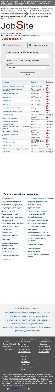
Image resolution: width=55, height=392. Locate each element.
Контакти (6, 341)
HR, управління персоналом (12, 217)
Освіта (4, 138)
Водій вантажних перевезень (13, 86)
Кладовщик (6, 97)
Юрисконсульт (7, 115)
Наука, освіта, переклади (37, 223)
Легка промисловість (10, 248)
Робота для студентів (10, 236)
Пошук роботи (43, 352)
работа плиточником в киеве (35, 320)
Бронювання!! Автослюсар (12, 108)
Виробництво (7, 232)
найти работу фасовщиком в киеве (27, 323)
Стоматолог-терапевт (10, 93)
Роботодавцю (8, 349)
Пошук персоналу (24, 352)
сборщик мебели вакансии (40, 327)
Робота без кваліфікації (10, 255)
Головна (6, 339)
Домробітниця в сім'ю (10, 135)
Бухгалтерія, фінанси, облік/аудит (40, 199)
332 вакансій (26, 35)
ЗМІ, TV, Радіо (7, 251)
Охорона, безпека (34, 205)
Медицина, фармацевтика (37, 202)
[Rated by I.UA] (38, 389)
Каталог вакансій (44, 349)
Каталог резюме (24, 349)
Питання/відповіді (9, 344)
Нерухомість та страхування (12, 205)
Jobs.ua (18, 308)
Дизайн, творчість (8, 211)
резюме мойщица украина (16, 313)
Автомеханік (6, 145)
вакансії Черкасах (7, 33)
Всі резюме (22, 344)
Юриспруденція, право (36, 226)
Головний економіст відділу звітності (15, 149)
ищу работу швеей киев (39, 313)
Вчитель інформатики (10, 121)
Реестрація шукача (45, 339)
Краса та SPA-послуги (10, 226)
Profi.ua (23, 369)
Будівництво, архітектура (11, 208)
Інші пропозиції (7, 220)
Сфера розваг (7, 229)
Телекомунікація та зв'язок (38, 232)
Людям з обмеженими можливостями (10, 244)
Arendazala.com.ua (27, 367)
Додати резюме (44, 341)
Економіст (6, 152)
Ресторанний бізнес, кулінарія (13, 223)
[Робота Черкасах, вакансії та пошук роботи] (17, 26)
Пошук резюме (23, 347)
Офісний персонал (35, 217)
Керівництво (32, 229)
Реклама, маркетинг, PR (37, 214)
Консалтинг (6, 240)
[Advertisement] (27, 173)
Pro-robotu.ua (25, 362)
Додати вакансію (24, 341)
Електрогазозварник (9, 118)
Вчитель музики (8, 124)
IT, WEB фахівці (7, 199)
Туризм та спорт (34, 208)
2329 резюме (35, 35)
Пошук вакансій (44, 347)
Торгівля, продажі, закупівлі (38, 211)
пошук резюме (30, 383)
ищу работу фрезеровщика (15, 327)
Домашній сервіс (34, 248)
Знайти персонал (39, 45)
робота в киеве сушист (17, 316)
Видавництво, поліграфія (11, 202)
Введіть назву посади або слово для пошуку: (22, 53)
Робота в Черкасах (9, 374)
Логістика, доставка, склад (38, 220)
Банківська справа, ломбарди (39, 236)
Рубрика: (9, 64)
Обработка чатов (8, 142)
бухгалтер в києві (14, 320)
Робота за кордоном (35, 244)
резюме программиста (38, 316)
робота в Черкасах (10, 10)
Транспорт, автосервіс (10, 214)
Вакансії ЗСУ (6, 259)
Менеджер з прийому (10, 131)
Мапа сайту (7, 347)
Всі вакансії (42, 344)
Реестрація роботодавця (27, 339)
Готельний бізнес (34, 251)
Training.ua (25, 364)
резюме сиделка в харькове (27, 331)
